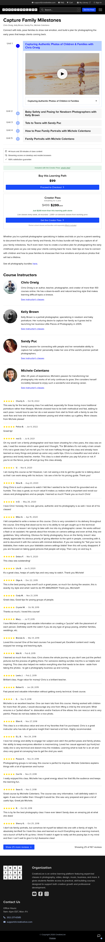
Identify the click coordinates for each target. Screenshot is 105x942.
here (35, 263)
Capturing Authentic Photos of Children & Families (53, 100)
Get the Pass (89, 9)
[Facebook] (40, 894)
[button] (98, 935)
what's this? (65, 167)
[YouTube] (34, 894)
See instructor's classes (32, 299)
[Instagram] (46, 894)
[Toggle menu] (100, 9)
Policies (52, 938)
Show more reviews (18, 847)
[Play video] (62, 74)
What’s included (70, 225)
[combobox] (60, 9)
